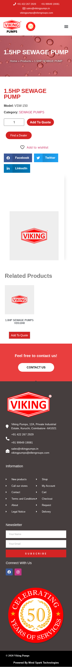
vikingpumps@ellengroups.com (30, 452)
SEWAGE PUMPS (31, 112)
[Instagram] (18, 571)
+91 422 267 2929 (22, 434)
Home (13, 61)
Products (25, 61)
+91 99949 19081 (22, 442)
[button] (66, 26)
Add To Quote (40, 122)
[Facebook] (9, 571)
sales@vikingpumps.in (24, 448)
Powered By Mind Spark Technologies (36, 662)
